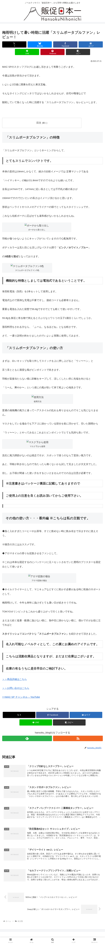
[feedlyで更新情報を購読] (27, 738)
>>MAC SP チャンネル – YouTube (21, 697)
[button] (78, 52)
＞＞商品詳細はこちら (14, 679)
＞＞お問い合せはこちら (15, 688)
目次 (38, 122)
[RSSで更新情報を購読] (78, 738)
